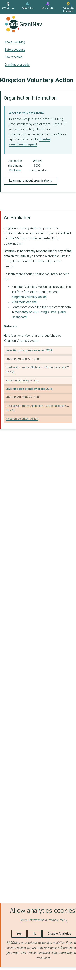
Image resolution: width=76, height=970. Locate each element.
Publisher (15, 170)
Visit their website (24, 302)
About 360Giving (15, 42)
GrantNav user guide (17, 64)
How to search (13, 57)
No (34, 933)
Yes (19, 933)
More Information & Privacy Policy (43, 920)
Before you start (15, 49)
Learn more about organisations (30, 180)
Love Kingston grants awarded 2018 (28, 389)
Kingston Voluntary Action (29, 297)
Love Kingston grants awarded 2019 (28, 350)
